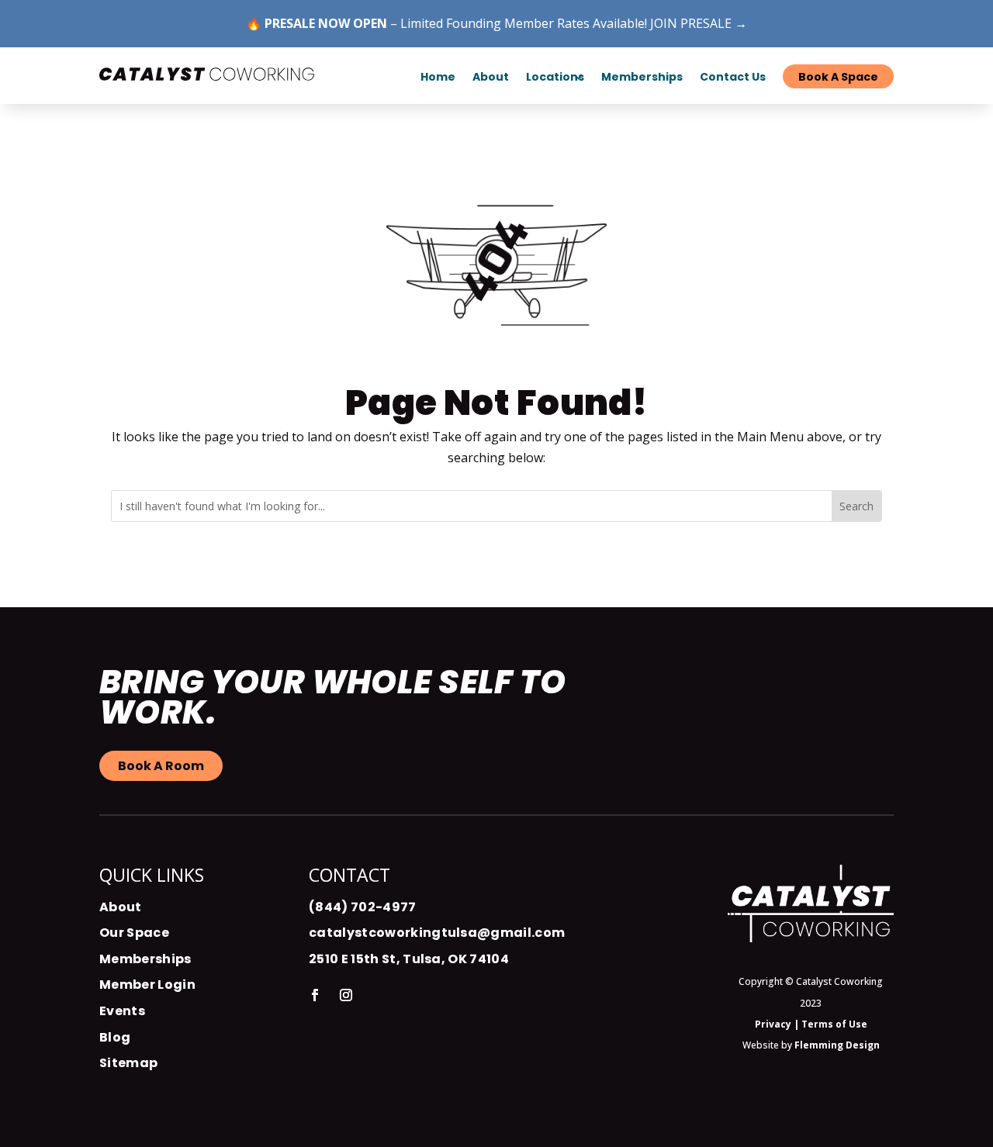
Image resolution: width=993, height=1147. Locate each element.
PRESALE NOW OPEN (326, 23)
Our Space (134, 932)
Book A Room (161, 766)
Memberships (145, 959)
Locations (555, 77)
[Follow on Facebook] (315, 995)
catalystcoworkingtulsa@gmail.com (437, 932)
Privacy (773, 1024)
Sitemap (128, 1063)
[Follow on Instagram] (346, 995)
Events (122, 1011)
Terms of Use (834, 1024)
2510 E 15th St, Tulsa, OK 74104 (409, 959)
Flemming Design (837, 1045)
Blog (114, 1037)
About (120, 907)
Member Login (147, 984)
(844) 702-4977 (362, 907)
